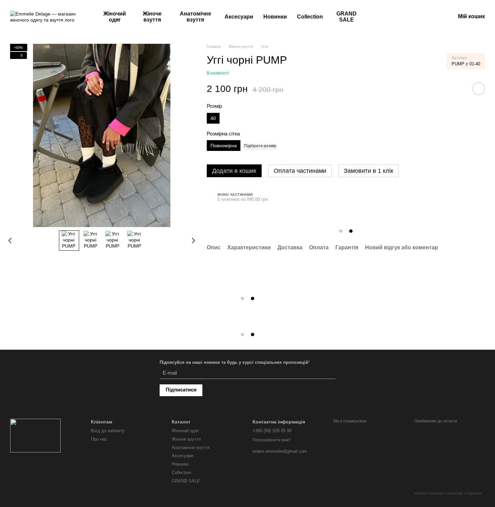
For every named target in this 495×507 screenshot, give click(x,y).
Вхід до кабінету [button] (108, 430)
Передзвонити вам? (272, 440)
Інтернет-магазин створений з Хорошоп (448, 493)
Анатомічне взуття (195, 17)
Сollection (310, 17)
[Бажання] (414, 16)
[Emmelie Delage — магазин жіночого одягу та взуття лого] (35, 435)
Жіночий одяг (114, 17)
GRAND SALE (346, 17)
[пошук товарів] (383, 16)
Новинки (275, 17)
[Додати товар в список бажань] (478, 89)
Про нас (99, 439)
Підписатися (181, 389)
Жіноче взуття (152, 17)
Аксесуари (239, 17)
